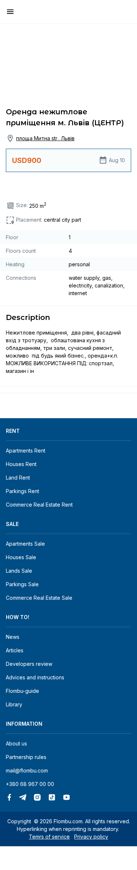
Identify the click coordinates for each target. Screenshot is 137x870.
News (12, 637)
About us (16, 743)
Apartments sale (25, 544)
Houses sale (21, 557)
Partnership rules (26, 757)
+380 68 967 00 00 (30, 784)
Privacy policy (91, 836)
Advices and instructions (35, 677)
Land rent (18, 477)
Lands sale (19, 571)
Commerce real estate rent (39, 504)
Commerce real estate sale (39, 598)
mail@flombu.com (27, 770)
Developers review (29, 664)
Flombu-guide (22, 691)
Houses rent (21, 464)
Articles (14, 650)
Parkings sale (22, 584)
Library (14, 704)
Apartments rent (25, 450)
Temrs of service (49, 836)
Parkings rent (22, 491)
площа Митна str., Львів (45, 138)
